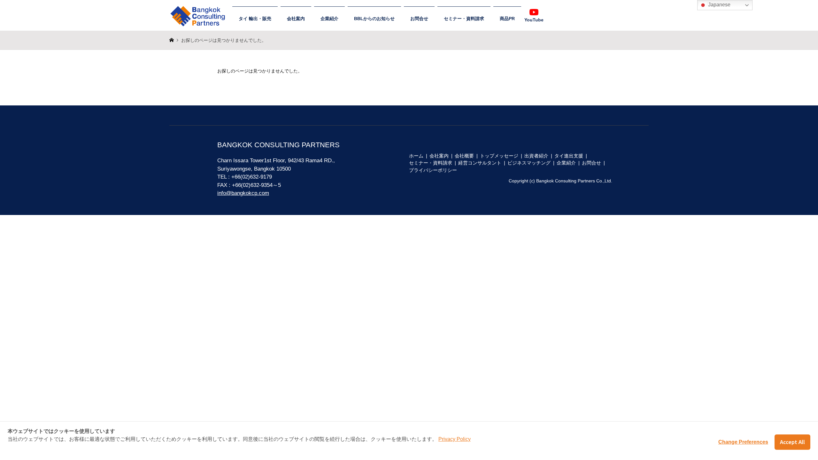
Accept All (792, 442)
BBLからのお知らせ (374, 18)
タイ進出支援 (568, 155)
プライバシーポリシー (433, 170)
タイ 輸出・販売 (255, 18)
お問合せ (419, 18)
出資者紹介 (536, 155)
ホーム (416, 155)
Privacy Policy (454, 439)
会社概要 (464, 155)
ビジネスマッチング (529, 162)
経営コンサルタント (479, 162)
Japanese (718, 4)
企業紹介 (329, 18)
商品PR (507, 18)
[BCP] (199, 13)
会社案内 (296, 18)
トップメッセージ (499, 155)
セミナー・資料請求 (464, 18)
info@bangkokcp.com (243, 193)
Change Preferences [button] (743, 442)
